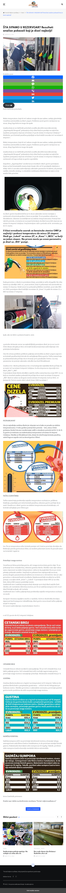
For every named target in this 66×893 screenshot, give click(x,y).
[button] (4, 4)
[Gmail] (33, 94)
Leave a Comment (33, 809)
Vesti (5, 848)
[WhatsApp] (33, 87)
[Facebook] (33, 77)
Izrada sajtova (29, 884)
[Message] (33, 84)
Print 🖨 (9, 105)
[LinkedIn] (33, 101)
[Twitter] (33, 98)
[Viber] (33, 91)
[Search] (62, 4)
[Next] (61, 816)
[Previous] (57, 816)
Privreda (37, 848)
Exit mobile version (33, 890)
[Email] (33, 80)
